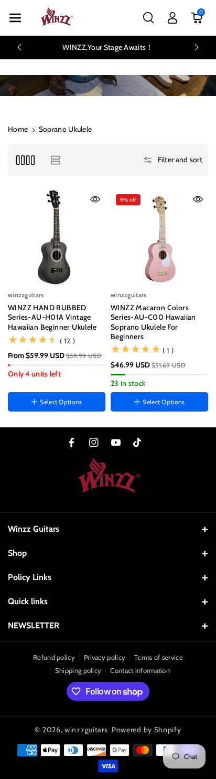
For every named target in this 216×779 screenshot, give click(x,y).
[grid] (25, 160)
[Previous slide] (19, 47)
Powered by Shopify (146, 729)
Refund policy (54, 657)
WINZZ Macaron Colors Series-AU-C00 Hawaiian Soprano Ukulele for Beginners (153, 322)
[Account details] (172, 17)
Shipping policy (78, 670)
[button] (15, 17)
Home (18, 129)
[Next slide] (196, 47)
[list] (55, 160)
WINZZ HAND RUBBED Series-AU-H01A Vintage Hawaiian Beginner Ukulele (52, 317)
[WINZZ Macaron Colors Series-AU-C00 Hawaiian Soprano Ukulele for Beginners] (159, 238)
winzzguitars (85, 729)
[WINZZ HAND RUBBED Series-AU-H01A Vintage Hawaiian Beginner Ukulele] (56, 238)
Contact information (140, 670)
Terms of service (158, 657)
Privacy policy (104, 657)
